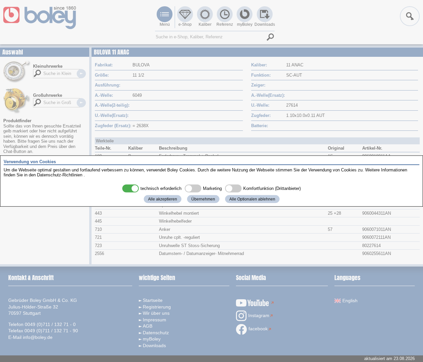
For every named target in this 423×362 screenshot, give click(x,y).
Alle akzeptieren (162, 199)
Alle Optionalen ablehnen (252, 199)
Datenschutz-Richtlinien (59, 174)
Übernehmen (203, 199)
